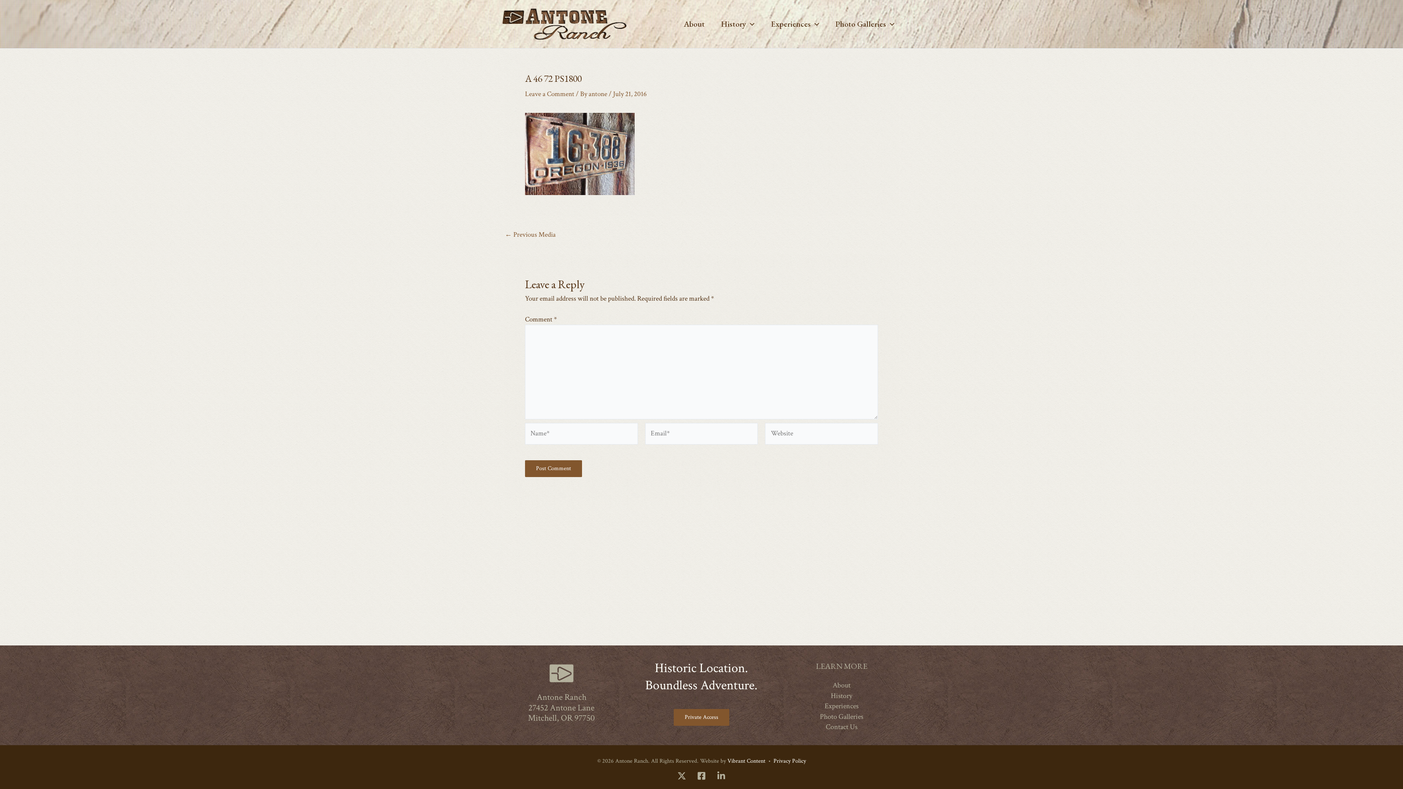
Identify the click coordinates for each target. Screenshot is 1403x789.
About (694, 24)
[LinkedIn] (721, 775)
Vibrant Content (746, 761)
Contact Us (842, 727)
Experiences (791, 24)
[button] (750, 24)
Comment (541, 319)
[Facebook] (701, 775)
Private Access (701, 717)
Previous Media (530, 234)
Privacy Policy (789, 761)
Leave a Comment (549, 94)
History (733, 24)
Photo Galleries (860, 24)
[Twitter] (681, 775)
